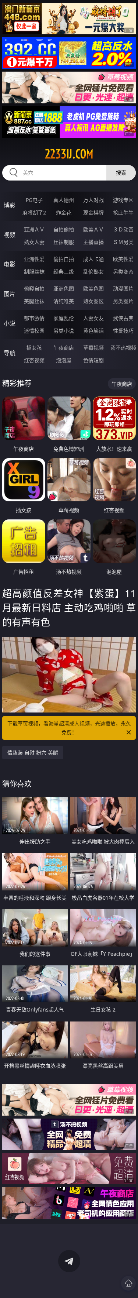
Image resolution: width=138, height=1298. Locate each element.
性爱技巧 (123, 330)
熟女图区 (93, 301)
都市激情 (34, 318)
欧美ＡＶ (93, 229)
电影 (9, 264)
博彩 (9, 205)
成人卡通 (93, 258)
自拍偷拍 (63, 229)
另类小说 (63, 330)
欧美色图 (93, 288)
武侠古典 (123, 318)
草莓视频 (93, 347)
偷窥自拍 (34, 288)
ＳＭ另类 (123, 241)
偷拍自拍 (63, 258)
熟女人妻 (34, 241)
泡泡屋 (63, 360)
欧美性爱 (123, 258)
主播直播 (93, 241)
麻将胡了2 (34, 212)
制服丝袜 (34, 271)
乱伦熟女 (93, 271)
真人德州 (63, 199)
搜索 (121, 172)
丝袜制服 (63, 241)
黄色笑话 (93, 330)
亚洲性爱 (34, 258)
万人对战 (93, 199)
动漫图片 (123, 288)
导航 (9, 353)
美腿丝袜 (34, 301)
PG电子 (34, 199)
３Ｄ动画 (123, 229)
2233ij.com (69, 154)
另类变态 (123, 271)
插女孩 (34, 347)
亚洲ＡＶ (34, 229)
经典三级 (63, 271)
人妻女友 (93, 318)
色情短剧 (93, 360)
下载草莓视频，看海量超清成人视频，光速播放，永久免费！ (69, 728)
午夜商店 (63, 347)
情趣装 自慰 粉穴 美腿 (32, 752)
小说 (9, 323)
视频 (9, 235)
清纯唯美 (63, 301)
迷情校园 (34, 330)
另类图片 (123, 301)
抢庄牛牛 (123, 212)
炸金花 (63, 212)
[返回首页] (128, 1283)
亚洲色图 (63, 288)
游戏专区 (123, 199)
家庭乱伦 (63, 318)
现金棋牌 (93, 212)
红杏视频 (34, 360)
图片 (9, 294)
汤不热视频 (123, 347)
